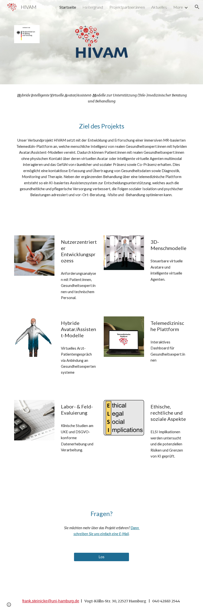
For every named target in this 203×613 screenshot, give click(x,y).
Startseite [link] (67, 7)
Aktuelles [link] (159, 7)
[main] (101, 98)
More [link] (178, 7)
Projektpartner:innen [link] (127, 7)
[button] (197, 7)
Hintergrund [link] (92, 7)
